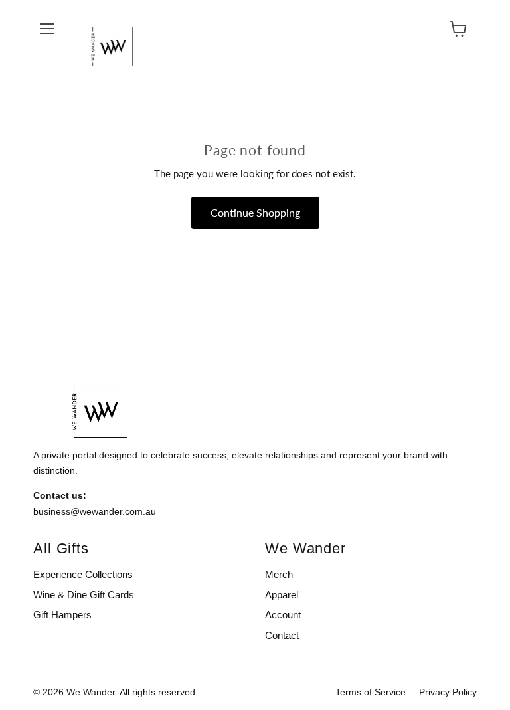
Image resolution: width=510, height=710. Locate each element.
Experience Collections (83, 574)
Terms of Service (370, 692)
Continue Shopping (255, 212)
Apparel (281, 594)
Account (283, 614)
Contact (282, 635)
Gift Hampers (62, 614)
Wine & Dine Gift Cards (83, 594)
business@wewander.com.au (94, 511)
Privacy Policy (448, 692)
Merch (279, 574)
